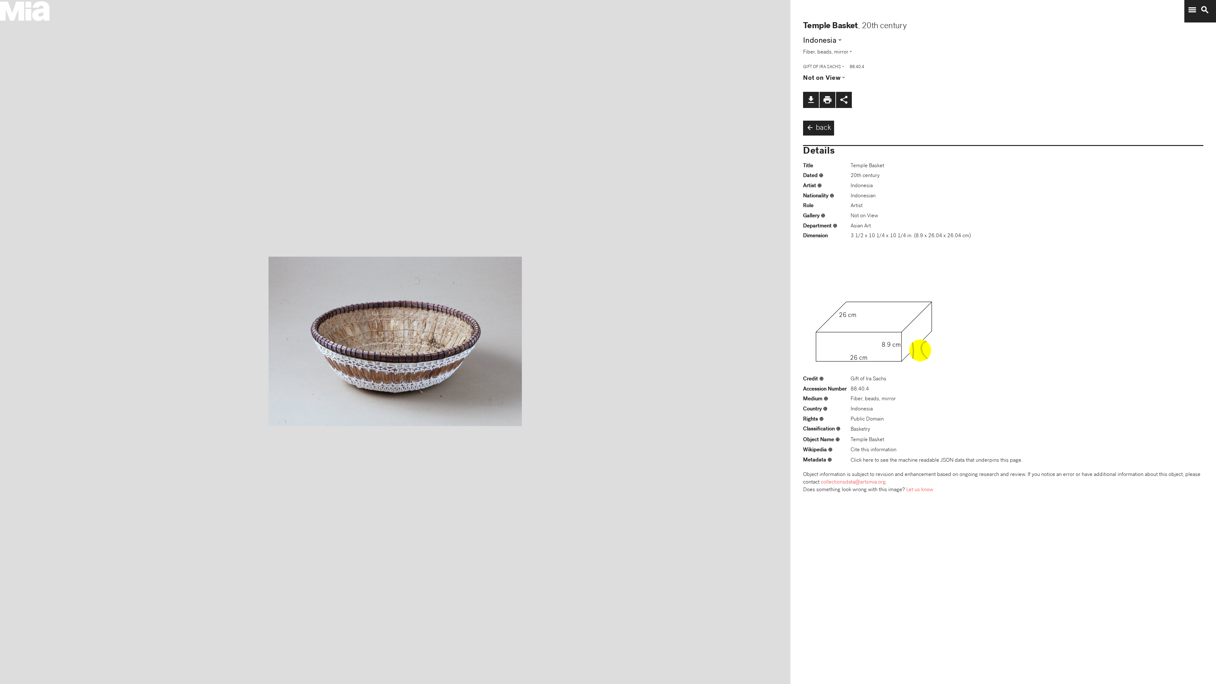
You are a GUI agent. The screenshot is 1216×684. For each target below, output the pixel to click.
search (1205, 10)
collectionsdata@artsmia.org (853, 482)
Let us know (919, 490)
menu (1192, 10)
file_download (811, 99)
